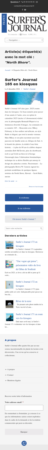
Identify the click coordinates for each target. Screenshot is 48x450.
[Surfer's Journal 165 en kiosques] (24, 104)
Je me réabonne (24, 208)
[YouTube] (25, 10)
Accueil (7, 70)
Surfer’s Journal (29, 89)
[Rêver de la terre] (9, 304)
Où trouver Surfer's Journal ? (24, 219)
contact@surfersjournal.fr (24, 6)
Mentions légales (14, 380)
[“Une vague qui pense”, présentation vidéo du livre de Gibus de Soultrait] (9, 264)
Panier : (29, 34)
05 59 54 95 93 (28, 2)
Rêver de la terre (23, 301)
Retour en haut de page (36, 186)
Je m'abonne (24, 197)
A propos (11, 369)
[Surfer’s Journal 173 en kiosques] (9, 245)
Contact (10, 375)
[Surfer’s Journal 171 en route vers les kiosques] (9, 317)
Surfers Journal (27, 23)
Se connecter (12, 34)
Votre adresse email (14, 402)
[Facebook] (22, 10)
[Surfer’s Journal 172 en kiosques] (9, 285)
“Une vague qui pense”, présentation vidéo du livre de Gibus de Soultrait (28, 265)
